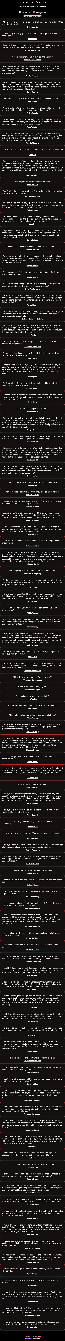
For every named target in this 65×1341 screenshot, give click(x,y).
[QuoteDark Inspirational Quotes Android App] (39, 12)
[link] (22, 2)
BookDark (28, 1338)
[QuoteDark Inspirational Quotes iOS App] (24, 12)
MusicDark (37, 1338)
